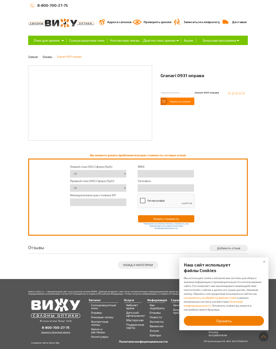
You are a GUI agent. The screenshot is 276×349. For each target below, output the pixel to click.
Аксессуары (99, 336)
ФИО (141, 166)
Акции (188, 40)
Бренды (155, 335)
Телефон (144, 180)
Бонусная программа (219, 40)
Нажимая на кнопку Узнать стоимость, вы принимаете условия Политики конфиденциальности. (166, 225)
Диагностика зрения (159, 40)
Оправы (47, 56)
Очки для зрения (47, 40)
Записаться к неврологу (202, 22)
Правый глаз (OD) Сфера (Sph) (92, 180)
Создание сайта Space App (45, 342)
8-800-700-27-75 (52, 5)
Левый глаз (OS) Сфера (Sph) (91, 166)
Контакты (157, 321)
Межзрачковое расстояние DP (93, 195)
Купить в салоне (180, 101)
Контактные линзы (125, 40)
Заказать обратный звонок (55, 332)
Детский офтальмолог (135, 314)
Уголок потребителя (217, 334)
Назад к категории (138, 265)
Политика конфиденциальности (143, 341)
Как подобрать (157, 307)
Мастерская (134, 320)
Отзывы (155, 312)
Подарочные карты (135, 326)
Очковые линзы (102, 317)
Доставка (239, 22)
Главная (33, 56)
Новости (156, 317)
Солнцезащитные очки (86, 40)
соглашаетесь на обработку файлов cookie (210, 297)
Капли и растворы (98, 331)
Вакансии (156, 326)
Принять (224, 321)
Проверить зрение (158, 22)
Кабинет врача (132, 307)
